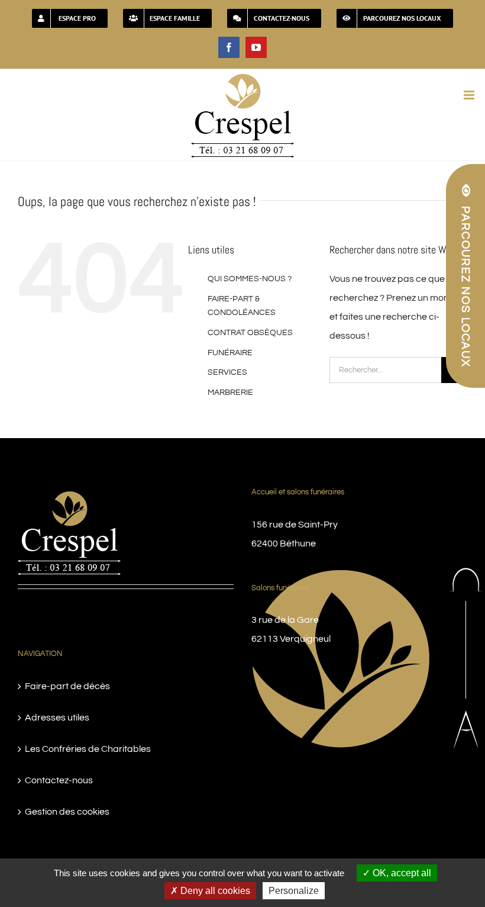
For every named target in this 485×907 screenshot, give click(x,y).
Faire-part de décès (67, 686)
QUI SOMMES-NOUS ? (250, 279)
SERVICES (227, 372)
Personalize (294, 891)
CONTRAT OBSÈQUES (250, 333)
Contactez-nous (59, 780)
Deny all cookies (214, 891)
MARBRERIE (230, 392)
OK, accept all (400, 873)
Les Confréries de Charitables (88, 749)
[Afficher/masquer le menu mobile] (470, 95)
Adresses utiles (57, 717)
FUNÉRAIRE (230, 353)
